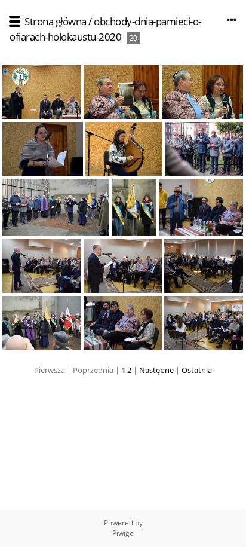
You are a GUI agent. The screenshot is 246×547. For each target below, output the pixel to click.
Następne (156, 370)
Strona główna (55, 21)
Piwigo (123, 533)
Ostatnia (197, 370)
